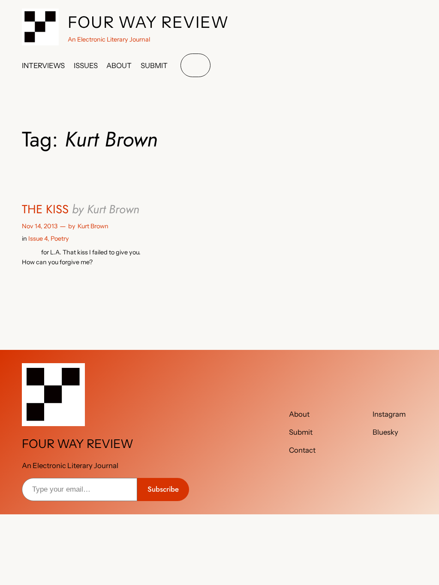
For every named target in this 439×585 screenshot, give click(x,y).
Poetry (60, 238)
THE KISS (80, 209)
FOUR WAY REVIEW (148, 22)
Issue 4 (38, 238)
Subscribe (163, 489)
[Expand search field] (195, 65)
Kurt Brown (93, 226)
